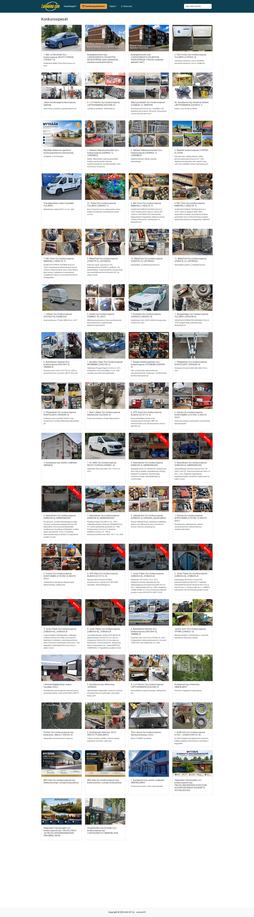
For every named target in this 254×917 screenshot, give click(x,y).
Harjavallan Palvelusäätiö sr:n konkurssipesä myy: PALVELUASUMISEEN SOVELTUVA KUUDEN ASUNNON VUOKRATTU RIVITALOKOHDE (190, 785)
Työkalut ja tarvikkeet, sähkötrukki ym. (101, 109)
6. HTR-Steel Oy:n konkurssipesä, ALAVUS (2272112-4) (146, 413)
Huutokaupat (69, 6)
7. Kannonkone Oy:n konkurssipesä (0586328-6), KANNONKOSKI (103, 516)
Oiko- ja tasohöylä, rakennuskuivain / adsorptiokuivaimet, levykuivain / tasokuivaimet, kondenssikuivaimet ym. (149, 373)
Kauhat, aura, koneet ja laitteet (185, 109)
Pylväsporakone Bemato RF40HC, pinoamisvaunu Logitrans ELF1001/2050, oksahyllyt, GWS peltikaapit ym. (102, 582)
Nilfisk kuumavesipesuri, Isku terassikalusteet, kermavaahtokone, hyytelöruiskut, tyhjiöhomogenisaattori (104, 322)
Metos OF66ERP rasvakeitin (141, 738)
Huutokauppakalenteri (94, 6)
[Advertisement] (127, 878)
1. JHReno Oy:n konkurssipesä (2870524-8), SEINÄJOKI (58, 315)
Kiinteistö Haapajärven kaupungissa (188, 691)
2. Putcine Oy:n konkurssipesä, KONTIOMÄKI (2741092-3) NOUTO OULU (60, 576)
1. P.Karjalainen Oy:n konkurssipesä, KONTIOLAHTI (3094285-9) (190, 363)
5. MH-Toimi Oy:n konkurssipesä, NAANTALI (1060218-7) (146, 204)
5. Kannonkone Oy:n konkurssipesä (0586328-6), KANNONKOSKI (190, 463)
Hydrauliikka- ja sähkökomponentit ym (145, 265)
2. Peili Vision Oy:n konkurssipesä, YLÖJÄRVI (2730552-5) (190, 55)
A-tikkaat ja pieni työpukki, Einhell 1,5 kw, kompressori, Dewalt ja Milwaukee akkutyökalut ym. (61, 420)
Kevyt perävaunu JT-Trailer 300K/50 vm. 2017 (60, 320)
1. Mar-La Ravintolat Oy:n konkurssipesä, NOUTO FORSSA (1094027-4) (58, 57)
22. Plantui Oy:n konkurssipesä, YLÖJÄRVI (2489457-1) (101, 204)
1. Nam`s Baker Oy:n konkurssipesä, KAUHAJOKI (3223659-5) (103, 413)
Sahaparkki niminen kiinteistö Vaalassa (58, 738)
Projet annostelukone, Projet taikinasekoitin (103, 418)
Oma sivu (127, 6)
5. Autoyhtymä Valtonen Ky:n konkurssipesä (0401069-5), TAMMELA (57, 364)
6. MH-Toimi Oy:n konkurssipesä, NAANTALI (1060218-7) (189, 204)
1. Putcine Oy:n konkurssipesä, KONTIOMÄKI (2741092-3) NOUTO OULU (190, 518)
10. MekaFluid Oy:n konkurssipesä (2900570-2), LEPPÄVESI (146, 259)
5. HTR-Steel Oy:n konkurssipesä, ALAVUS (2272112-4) (102, 574)
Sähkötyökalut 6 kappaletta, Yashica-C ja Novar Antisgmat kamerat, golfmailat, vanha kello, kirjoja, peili (105, 693)
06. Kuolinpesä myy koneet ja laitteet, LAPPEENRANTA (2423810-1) (191, 103)
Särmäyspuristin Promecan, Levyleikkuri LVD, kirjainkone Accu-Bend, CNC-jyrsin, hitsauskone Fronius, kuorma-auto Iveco (148, 111)
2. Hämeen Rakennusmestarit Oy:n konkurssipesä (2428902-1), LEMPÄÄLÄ (146, 152)
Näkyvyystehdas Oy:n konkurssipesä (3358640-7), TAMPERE (148, 103)
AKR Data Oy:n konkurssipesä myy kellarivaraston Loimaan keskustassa (104, 781)
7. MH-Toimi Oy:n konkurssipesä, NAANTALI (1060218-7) (59, 259)
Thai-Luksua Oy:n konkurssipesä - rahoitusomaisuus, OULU (146, 733)
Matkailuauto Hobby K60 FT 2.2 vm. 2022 (59, 209)
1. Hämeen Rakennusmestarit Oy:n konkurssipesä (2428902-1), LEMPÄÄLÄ (103, 152)
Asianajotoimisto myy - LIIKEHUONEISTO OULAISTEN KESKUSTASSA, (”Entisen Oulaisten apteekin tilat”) (147, 58)
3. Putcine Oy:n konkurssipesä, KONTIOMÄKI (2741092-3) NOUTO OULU (190, 415)
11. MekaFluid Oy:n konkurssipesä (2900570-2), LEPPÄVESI (190, 259)
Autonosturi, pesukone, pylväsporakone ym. (60, 109)
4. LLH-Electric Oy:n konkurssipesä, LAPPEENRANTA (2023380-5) (147, 685)
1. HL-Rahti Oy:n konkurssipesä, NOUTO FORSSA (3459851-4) (101, 463)
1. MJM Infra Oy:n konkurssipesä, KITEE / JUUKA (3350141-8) (189, 733)
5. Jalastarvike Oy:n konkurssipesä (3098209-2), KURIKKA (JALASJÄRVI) (148, 516)
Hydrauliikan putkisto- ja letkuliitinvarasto (189, 265)
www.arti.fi (141, 912)
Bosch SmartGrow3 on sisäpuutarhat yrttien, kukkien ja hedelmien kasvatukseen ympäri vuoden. (104, 211)
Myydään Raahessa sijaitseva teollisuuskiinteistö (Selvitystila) (58, 151)
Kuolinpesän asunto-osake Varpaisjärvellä (147, 786)
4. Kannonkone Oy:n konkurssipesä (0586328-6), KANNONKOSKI (147, 463)
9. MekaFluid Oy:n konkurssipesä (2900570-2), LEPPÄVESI (102, 259)
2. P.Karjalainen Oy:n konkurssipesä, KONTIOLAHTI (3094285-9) (60, 413)
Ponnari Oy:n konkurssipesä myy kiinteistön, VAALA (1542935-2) (59, 733)
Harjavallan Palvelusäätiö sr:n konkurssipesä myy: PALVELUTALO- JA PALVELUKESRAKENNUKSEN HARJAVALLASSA (60, 832)
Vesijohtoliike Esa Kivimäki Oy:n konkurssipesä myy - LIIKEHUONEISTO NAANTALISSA (102, 830)
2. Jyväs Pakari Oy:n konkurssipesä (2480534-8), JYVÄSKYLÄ (190, 574)
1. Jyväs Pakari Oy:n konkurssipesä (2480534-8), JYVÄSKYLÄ (147, 574)
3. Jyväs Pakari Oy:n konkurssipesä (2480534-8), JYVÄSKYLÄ (60, 630)
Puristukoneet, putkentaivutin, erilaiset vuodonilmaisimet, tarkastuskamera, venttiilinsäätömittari (188, 526)
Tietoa (112, 6)
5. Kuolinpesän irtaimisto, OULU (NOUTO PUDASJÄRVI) (101, 733)
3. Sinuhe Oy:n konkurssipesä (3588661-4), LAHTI (100, 315)
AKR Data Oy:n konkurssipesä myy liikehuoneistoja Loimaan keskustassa (61, 781)
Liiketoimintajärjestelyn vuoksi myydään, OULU (57, 685)
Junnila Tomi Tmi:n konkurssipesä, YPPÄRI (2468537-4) (190, 630)
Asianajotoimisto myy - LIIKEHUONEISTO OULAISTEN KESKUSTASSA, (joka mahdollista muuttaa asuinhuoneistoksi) (102, 58)
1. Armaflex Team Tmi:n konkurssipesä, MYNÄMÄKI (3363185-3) (105, 363)
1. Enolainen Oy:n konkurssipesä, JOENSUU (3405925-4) (146, 315)
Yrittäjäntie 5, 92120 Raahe (53, 156)
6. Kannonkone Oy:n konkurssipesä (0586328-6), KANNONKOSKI (60, 516)
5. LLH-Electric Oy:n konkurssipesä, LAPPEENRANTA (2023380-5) (103, 103)
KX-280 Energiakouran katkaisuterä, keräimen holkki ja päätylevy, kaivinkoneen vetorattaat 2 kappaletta (191, 740)
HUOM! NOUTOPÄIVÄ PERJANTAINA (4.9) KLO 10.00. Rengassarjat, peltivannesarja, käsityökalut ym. (191, 322)
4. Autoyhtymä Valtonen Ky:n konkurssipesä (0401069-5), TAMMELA (144, 631)
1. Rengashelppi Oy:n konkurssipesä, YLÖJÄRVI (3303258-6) (191, 315)
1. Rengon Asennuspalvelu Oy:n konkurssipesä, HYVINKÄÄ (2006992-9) (148, 364)
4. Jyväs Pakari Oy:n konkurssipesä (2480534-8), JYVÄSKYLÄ (103, 630)
